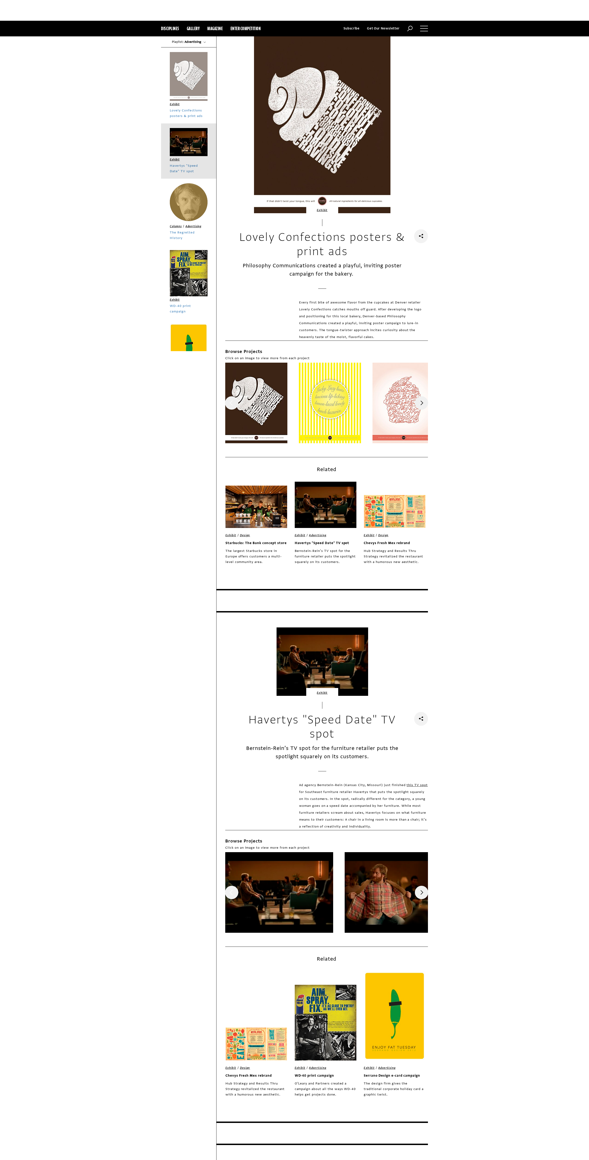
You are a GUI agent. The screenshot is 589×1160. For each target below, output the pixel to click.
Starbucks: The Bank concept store (256, 543)
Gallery (193, 28)
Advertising (317, 535)
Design (245, 535)
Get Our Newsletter (383, 28)
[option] (256, 403)
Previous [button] (231, 403)
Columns (176, 226)
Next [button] (421, 403)
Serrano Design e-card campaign (392, 1075)
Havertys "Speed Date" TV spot (322, 543)
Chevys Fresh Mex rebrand (387, 543)
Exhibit (322, 210)
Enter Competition (246, 28)
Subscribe (352, 28)
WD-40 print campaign (314, 1075)
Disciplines (170, 28)
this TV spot (417, 785)
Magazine (215, 28)
